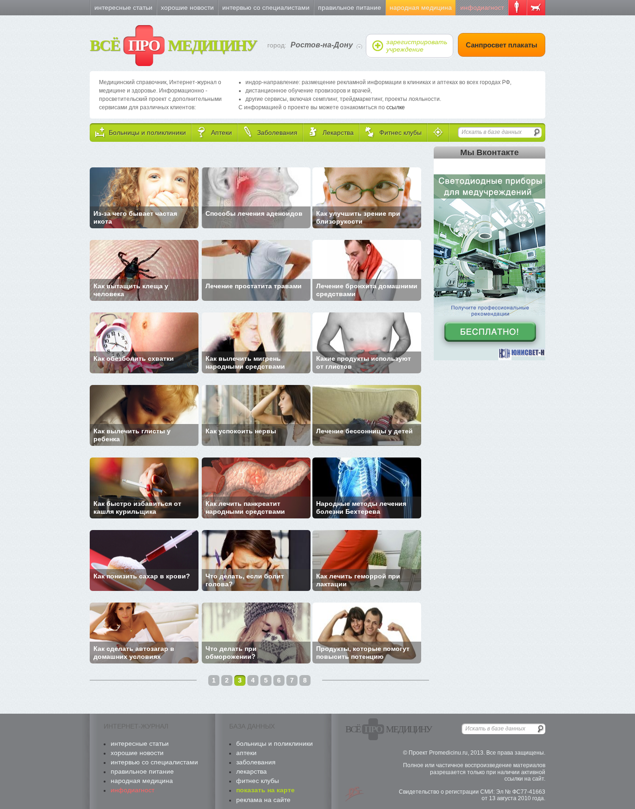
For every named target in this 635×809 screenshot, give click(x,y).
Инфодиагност (482, 7)
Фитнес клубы (257, 780)
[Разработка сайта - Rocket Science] (354, 794)
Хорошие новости (187, 7)
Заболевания (256, 762)
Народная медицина (421, 7)
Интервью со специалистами (266, 7)
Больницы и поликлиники (274, 743)
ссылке (395, 107)
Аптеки (246, 752)
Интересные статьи (123, 7)
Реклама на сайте (263, 799)
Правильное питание (349, 7)
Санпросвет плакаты (501, 45)
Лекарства (251, 771)
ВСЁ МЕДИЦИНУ (173, 45)
